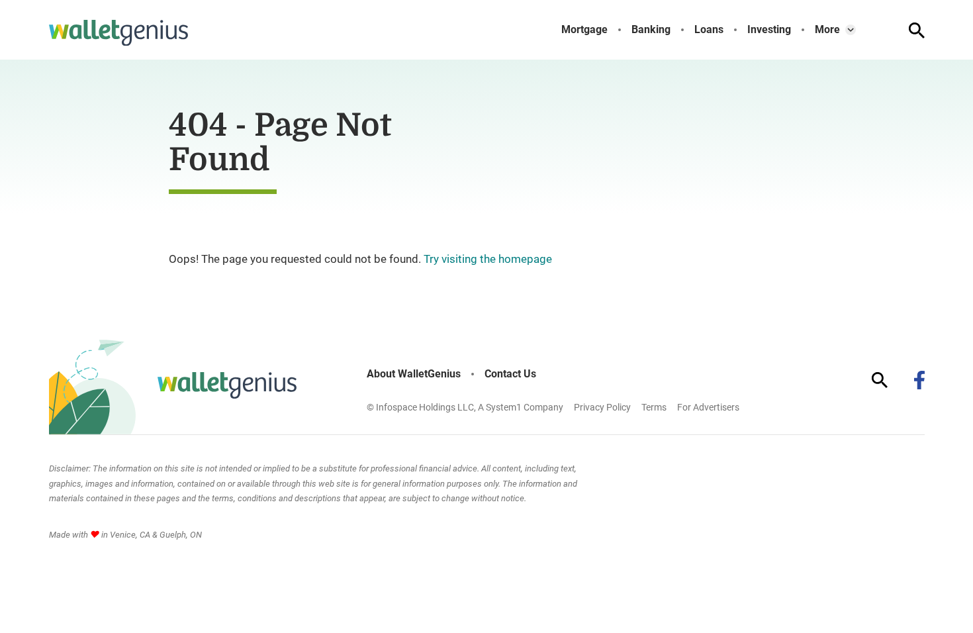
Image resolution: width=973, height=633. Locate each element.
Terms (654, 407)
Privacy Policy (602, 407)
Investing (769, 30)
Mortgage (584, 30)
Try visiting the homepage (488, 259)
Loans (708, 30)
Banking (651, 30)
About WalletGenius (414, 374)
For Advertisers (708, 407)
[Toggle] (850, 29)
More (827, 30)
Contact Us (510, 374)
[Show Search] (917, 30)
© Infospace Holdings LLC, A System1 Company (465, 407)
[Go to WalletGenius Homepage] (118, 33)
